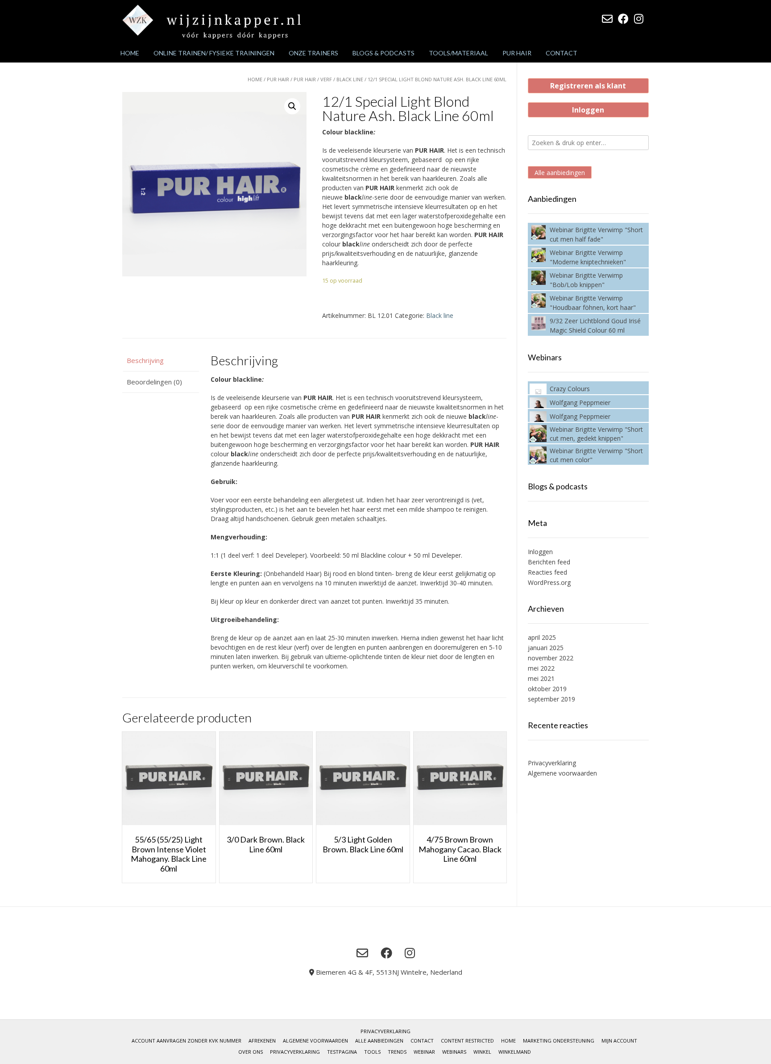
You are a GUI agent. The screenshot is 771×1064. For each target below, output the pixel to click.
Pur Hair (516, 53)
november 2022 (550, 658)
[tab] (160, 360)
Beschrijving (145, 360)
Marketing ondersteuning (558, 1040)
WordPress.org (549, 582)
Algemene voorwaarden (562, 773)
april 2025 (542, 637)
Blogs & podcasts (383, 53)
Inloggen (588, 110)
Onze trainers (313, 53)
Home (129, 53)
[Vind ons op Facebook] (623, 18)
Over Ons (250, 1051)
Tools (372, 1051)
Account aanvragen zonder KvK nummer (186, 1040)
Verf (326, 79)
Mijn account (619, 1040)
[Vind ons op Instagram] (638, 18)
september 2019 (551, 699)
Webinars (454, 1051)
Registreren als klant (588, 86)
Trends (397, 1051)
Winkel (482, 1051)
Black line (349, 79)
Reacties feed (547, 572)
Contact (561, 53)
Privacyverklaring (552, 763)
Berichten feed (549, 562)
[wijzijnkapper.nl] (211, 21)
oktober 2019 (547, 688)
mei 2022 (541, 668)
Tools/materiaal (458, 53)
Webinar (424, 1051)
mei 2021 (541, 678)
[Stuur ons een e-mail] (607, 18)
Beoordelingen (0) (154, 381)
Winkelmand (514, 1051)
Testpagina (342, 1051)
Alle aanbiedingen (560, 172)
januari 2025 (546, 647)
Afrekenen (262, 1040)
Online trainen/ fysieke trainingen (213, 53)
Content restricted (467, 1040)
